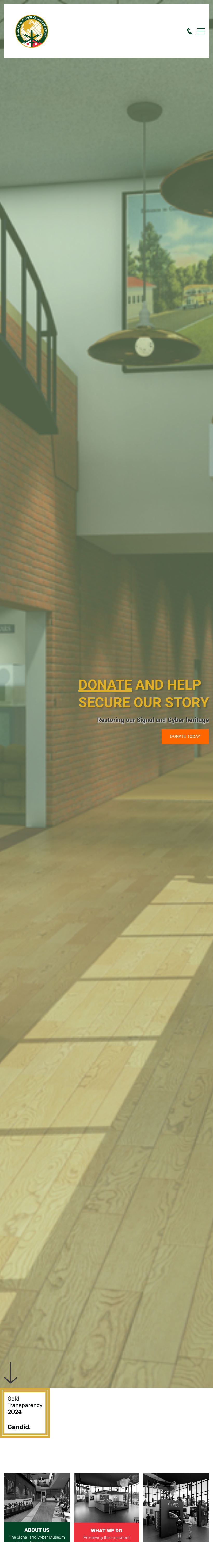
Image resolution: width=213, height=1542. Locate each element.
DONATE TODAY (185, 736)
